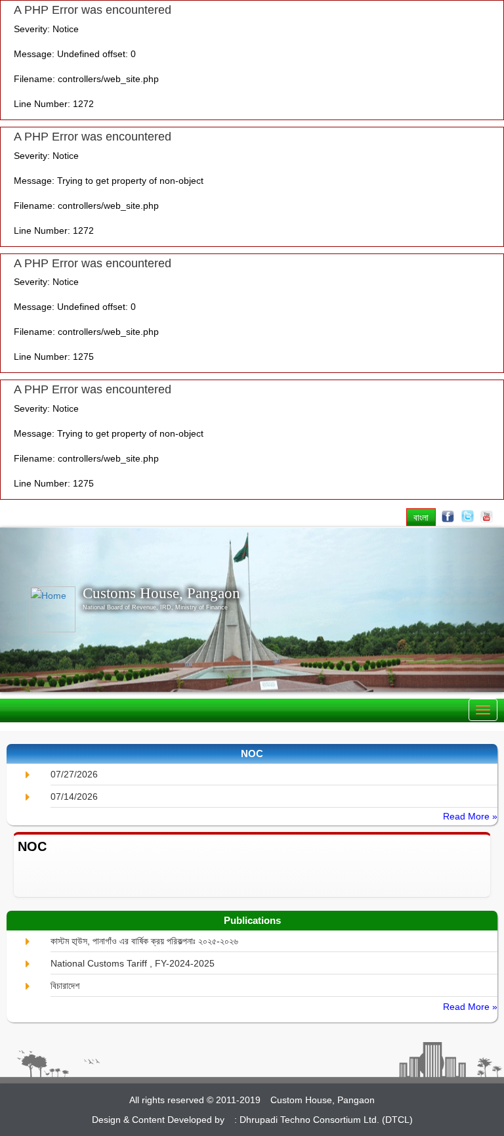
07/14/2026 (74, 796)
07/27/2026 (74, 774)
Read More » (470, 816)
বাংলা (421, 517)
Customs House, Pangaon (161, 592)
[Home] (56, 609)
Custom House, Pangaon (322, 1100)
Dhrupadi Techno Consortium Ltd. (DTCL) (326, 1119)
